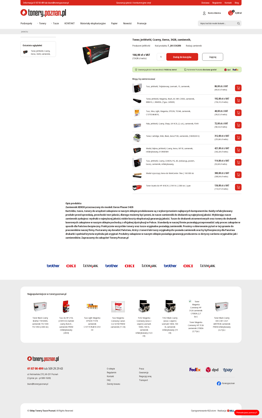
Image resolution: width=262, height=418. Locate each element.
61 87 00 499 (39, 2)
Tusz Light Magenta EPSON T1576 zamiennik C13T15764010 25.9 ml (92, 323)
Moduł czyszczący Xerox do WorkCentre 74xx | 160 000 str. (170, 173)
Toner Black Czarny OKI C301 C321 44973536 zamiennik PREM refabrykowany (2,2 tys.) (222, 323)
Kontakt (228, 2)
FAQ (109, 380)
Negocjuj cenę (145, 376)
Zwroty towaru (113, 383)
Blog (237, 2)
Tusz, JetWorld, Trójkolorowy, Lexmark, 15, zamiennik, (168, 86)
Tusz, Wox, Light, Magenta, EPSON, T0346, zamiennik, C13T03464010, (168, 113)
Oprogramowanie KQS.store (203, 410)
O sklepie (111, 368)
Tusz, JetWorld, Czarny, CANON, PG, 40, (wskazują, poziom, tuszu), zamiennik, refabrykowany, (170, 162)
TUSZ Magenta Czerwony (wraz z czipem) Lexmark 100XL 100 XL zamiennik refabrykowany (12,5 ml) (144, 326)
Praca (141, 368)
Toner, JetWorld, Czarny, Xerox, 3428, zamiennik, (40, 52)
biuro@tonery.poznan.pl (37, 383)
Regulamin (217, 2)
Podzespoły (26, 23)
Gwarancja (143, 372)
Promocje (142, 23)
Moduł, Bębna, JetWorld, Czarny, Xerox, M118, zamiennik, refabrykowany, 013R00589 (169, 150)
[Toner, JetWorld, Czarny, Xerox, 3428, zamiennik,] (96, 53)
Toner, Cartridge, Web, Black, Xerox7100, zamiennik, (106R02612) (173, 136)
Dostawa (205, 2)
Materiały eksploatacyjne (93, 23)
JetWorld (146, 45)
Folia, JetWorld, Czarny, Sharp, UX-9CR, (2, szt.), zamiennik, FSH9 (172, 123)
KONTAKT (69, 23)
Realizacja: (222, 410)
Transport (143, 380)
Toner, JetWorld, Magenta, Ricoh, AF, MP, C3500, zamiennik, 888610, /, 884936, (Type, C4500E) (170, 100)
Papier (114, 23)
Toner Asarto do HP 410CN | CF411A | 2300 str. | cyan (168, 185)
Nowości (127, 23)
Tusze (56, 23)
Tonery (42, 23)
